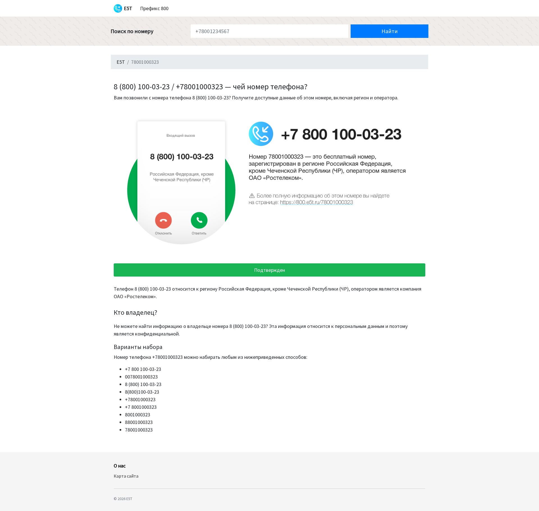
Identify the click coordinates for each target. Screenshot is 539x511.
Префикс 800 (154, 8)
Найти (390, 31)
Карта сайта (126, 476)
